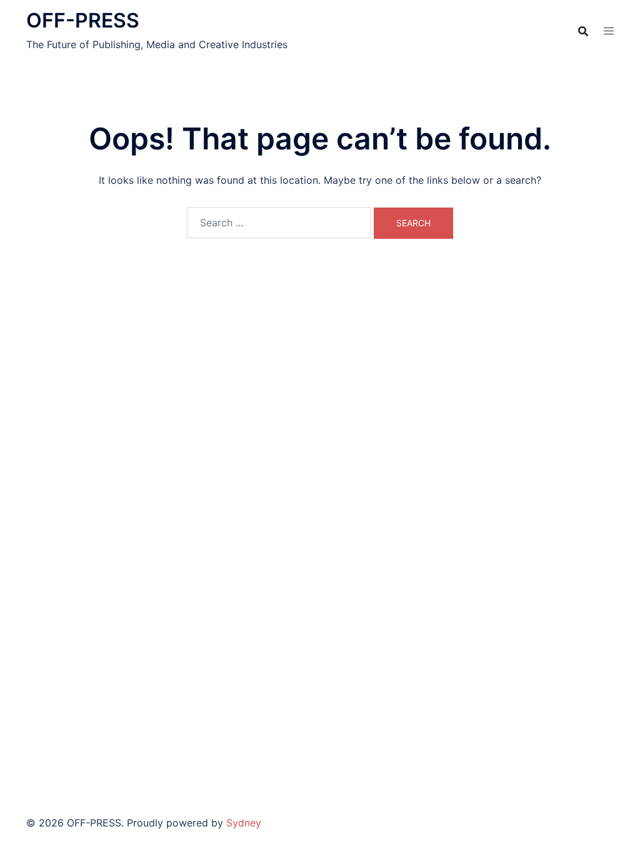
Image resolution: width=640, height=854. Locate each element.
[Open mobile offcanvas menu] (609, 31)
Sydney (243, 822)
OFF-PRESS (82, 20)
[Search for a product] (583, 31)
